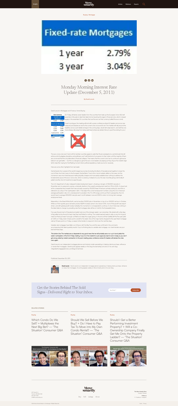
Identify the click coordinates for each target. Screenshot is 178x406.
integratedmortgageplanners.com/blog (63, 249)
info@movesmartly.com (37, 397)
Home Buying (80, 111)
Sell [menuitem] (84, 397)
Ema (77, 249)
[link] (89, 4)
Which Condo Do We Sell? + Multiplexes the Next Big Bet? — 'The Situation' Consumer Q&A (47, 325)
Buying (85, 15)
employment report (86, 184)
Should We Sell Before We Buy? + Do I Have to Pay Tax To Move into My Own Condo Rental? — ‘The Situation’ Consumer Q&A (87, 326)
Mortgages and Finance (68, 111)
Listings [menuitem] (90, 397)
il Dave (81, 249)
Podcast (144, 393)
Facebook (138, 397)
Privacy (144, 403)
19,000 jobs (88, 201)
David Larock (90, 99)
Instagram (144, 397)
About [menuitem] (97, 397)
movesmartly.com (98, 246)
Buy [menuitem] (80, 397)
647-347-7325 (35, 395)
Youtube (140, 393)
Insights (35, 4)
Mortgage (92, 15)
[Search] (143, 4)
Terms (141, 403)
